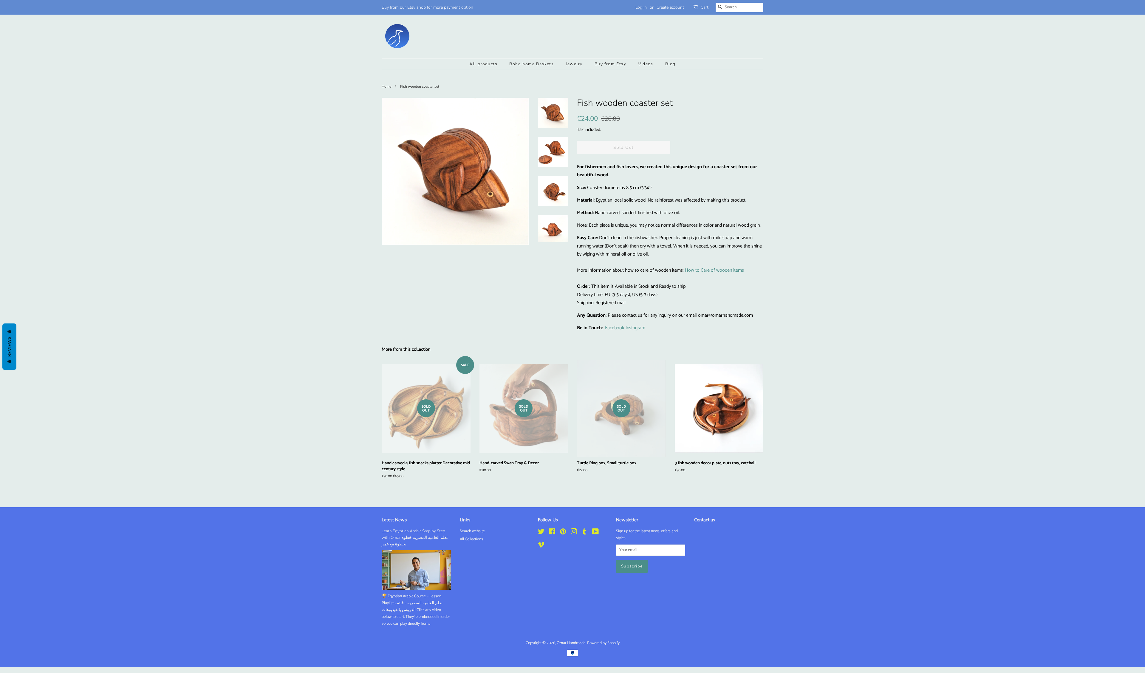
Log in (641, 7)
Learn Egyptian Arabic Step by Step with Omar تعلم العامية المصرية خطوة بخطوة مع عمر (415, 537)
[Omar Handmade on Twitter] (541, 533)
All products (483, 64)
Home (386, 86)
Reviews (9, 346)
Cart (704, 7)
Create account (670, 7)
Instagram (635, 328)
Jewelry (574, 64)
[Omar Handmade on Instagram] (573, 533)
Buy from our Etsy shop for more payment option (427, 7)
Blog (670, 64)
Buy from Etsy (610, 64)
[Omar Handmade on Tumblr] (584, 533)
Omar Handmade (571, 643)
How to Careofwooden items (714, 270)
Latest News (394, 520)
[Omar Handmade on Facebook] (552, 533)
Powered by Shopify (603, 643)
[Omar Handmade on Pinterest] (563, 533)
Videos (645, 64)
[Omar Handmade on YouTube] (595, 533)
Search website (472, 531)
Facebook (614, 328)
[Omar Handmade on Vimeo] (541, 546)
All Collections (471, 539)
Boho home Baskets (531, 64)
